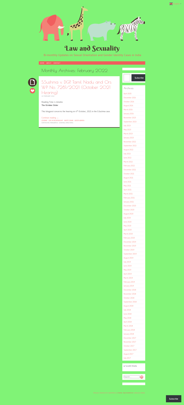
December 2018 (130, 290)
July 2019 (127, 262)
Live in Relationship (55, 120)
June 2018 (127, 314)
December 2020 (130, 206)
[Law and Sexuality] (92, 23)
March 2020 (128, 234)
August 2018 (128, 306)
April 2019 (128, 274)
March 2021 (128, 194)
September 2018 (130, 302)
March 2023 (128, 134)
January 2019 (129, 286)
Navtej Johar (68, 120)
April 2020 (128, 230)
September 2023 (130, 122)
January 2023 (129, 138)
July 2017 (127, 358)
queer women (79, 120)
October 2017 (129, 346)
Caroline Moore (139, 393)
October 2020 (129, 210)
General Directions (66, 123)
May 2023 (127, 130)
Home (42, 63)
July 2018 (127, 310)
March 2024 (128, 109)
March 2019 (128, 278)
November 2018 (130, 294)
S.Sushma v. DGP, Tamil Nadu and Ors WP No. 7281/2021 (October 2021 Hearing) (76, 87)
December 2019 (130, 242)
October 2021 (129, 174)
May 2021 (127, 186)
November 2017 (130, 342)
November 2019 (130, 246)
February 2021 (129, 198)
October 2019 (129, 250)
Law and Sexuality (92, 48)
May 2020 (127, 226)
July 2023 (127, 125)
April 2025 (127, 93)
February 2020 (129, 238)
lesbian (44, 120)
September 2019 (130, 254)
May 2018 (127, 318)
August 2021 (128, 178)
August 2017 (128, 354)
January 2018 (129, 334)
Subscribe (139, 77)
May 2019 (127, 270)
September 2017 (130, 350)
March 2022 (128, 162)
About (48, 63)
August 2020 (128, 214)
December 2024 (130, 98)
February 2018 (129, 330)
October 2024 (129, 102)
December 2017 (130, 338)
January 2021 (129, 202)
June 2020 (127, 222)
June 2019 (127, 266)
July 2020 (127, 218)
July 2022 (127, 154)
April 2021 (127, 190)
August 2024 (128, 105)
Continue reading (50, 117)
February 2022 (129, 166)
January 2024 (129, 114)
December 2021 (130, 170)
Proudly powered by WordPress (105, 393)
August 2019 (128, 258)
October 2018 (129, 298)
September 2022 (130, 145)
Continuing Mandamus (49, 123)
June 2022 (127, 158)
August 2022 (128, 150)
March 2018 (128, 326)
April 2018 (128, 322)
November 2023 (130, 118)
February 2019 (129, 282)
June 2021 (127, 182)
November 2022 (130, 142)
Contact (56, 63)
